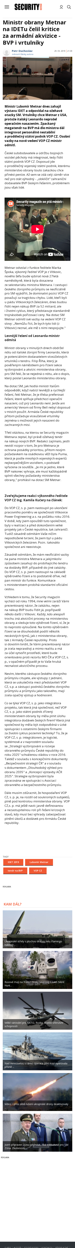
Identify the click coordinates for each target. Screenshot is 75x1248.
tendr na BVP (15, 870)
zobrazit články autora (22, 54)
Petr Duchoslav (22, 51)
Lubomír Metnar (39, 862)
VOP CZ (38, 870)
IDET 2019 (13, 862)
